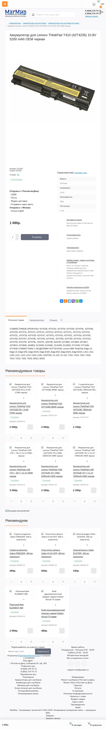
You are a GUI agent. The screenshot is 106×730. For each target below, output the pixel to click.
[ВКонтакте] (61, 301)
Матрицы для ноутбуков (28, 685)
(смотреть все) (81, 173)
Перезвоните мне (28, 674)
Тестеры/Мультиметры (28, 691)
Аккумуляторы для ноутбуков (34, 23)
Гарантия (78, 685)
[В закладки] (75, 725)
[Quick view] (33, 383)
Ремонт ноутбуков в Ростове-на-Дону (78, 680)
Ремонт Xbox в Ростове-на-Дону (77, 682)
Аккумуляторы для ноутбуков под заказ (63, 23)
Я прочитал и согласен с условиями (28, 656)
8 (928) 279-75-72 (93, 11)
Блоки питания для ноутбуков (28, 688)
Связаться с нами (78, 696)
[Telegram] (69, 301)
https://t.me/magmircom (77, 663)
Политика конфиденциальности (77, 693)
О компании (77, 691)
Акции (78, 707)
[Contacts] (94, 4)
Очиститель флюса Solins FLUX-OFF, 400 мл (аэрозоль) (53, 553)
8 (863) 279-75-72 (93, 13)
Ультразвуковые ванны (28, 693)
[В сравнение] (95, 725)
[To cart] (30, 427)
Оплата (78, 688)
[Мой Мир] (81, 301)
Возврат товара (78, 699)
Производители (78, 704)
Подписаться (43, 651)
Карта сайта (77, 702)
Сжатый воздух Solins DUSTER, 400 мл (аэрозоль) (83, 553)
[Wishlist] (33, 388)
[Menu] (5, 4)
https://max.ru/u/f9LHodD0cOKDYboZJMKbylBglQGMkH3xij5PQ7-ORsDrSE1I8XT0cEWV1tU (84, 663)
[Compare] (33, 393)
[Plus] (17, 235)
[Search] (33, 14)
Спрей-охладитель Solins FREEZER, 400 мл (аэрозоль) (21, 553)
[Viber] (73, 301)
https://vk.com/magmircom (70, 663)
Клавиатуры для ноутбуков (28, 682)
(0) (18, 175)
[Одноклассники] (65, 301)
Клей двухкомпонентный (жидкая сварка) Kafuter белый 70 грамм (53, 613)
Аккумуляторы (15, 23)
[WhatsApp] (77, 301)
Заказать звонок (91, 16)
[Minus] (17, 238)
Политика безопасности (29, 655)
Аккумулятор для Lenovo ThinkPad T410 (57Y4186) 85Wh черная (52, 403)
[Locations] (86, 4)
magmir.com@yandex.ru (78, 670)
